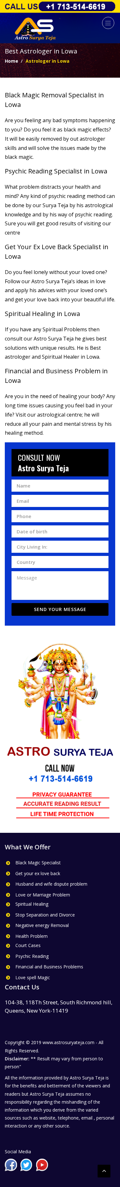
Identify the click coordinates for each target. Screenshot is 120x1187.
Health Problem (31, 936)
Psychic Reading (32, 956)
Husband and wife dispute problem (51, 884)
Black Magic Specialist (38, 863)
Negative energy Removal (42, 925)
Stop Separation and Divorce (45, 915)
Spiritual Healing (31, 904)
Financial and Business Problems (49, 967)
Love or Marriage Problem (42, 895)
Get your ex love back (37, 873)
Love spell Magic (32, 977)
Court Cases (28, 945)
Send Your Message (60, 609)
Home (11, 61)
